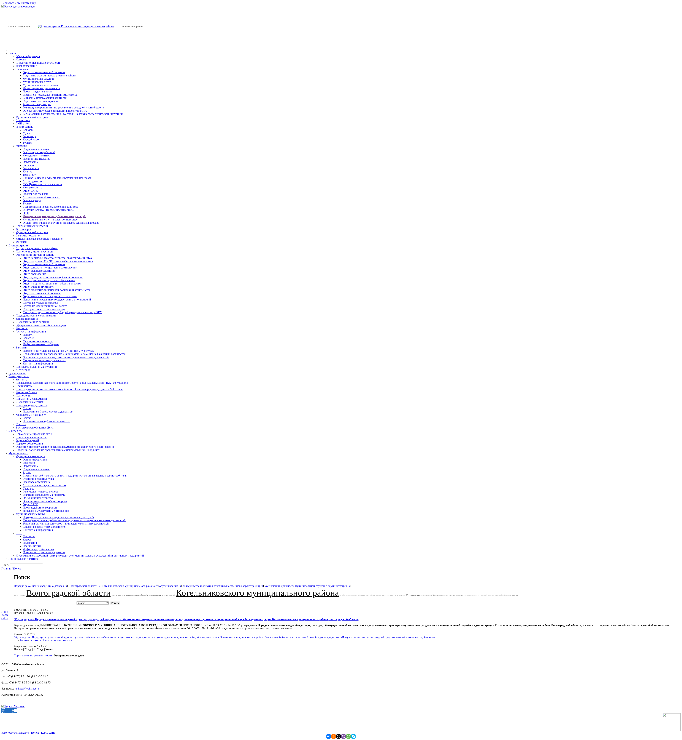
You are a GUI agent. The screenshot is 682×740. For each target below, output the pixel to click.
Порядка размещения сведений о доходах (39, 585)
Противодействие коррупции (40, 507)
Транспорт (29, 174)
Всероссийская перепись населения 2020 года (50, 206)
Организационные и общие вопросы (45, 501)
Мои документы (32, 187)
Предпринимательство (36, 158)
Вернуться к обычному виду (18, 2)
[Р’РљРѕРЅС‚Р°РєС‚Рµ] (328, 736)
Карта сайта (5, 616)
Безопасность (31, 168)
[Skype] (353, 736)
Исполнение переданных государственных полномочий (57, 299)
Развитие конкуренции (37, 104)
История (21, 59)
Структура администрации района (37, 248)
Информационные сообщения (41, 344)
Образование (31, 161)
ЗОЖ (26, 213)
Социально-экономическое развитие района (49, 75)
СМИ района (23, 123)
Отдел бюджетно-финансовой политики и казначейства (56, 289)
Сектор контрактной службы (40, 302)
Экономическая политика (38, 478)
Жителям (21, 145)
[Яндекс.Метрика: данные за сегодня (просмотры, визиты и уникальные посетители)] (13, 706)
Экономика (22, 69)
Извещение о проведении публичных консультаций (54, 216)
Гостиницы (29, 136)
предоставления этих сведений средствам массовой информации (487, 595)
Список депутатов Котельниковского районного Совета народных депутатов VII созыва (69, 389)
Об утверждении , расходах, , (186, 619)
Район (12, 53)
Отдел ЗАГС (30, 190)
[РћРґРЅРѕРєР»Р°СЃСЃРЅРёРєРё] (333, 736)
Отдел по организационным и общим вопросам (52, 283)
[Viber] (343, 736)
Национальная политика (23, 558)
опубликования (168, 585)
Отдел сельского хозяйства (39, 270)
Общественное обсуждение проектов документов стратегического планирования (65, 446)
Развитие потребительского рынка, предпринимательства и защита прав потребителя (74, 475)
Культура (28, 171)
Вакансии (22, 347)
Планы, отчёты (32, 545)
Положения (30, 542)
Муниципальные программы (40, 85)
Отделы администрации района (35, 254)
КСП (19, 533)
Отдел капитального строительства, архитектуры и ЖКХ (57, 257)
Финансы (21, 241)
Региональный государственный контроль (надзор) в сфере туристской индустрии (73, 113)
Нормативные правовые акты (34, 433)
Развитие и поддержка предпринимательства (50, 94)
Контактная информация (38, 363)
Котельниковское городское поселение (39, 238)
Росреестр (29, 462)
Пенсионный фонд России (32, 225)
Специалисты (24, 385)
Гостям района (24, 126)
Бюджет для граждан (35, 193)
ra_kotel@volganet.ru (27, 688)
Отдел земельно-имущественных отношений (50, 267)
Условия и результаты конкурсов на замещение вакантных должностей (66, 357)
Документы (16, 430)
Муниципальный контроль (32, 117)
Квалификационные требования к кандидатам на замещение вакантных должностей (74, 353)
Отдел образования (34, 273)
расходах (515, 595)
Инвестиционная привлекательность (38, 62)
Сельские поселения (28, 235)
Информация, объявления (38, 549)
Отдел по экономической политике (44, 72)
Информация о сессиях (30, 401)
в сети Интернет (20, 595)
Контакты (22, 328)
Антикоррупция (32, 181)
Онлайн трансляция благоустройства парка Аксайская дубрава (61, 222)
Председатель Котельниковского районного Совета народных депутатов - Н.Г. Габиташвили (72, 382)
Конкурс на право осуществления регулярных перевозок (57, 177)
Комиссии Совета (26, 392)
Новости (28, 334)
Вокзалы (28, 129)
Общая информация (28, 56)
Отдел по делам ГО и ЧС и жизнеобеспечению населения (58, 261)
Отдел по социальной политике (42, 293)
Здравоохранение (26, 65)
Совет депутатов (19, 376)
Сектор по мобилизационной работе (45, 305)
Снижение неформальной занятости (45, 97)
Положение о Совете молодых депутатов (48, 411)
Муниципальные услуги (37, 81)
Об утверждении (412, 595)
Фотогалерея (23, 229)
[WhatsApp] (348, 736)
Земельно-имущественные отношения (46, 510)
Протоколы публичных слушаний (36, 366)
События (28, 337)
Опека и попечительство (38, 497)
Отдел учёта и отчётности (38, 286)
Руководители (17, 373)
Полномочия (23, 395)
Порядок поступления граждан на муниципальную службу (58, 350)
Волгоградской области (83, 585)
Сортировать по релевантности (33, 655)
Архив (27, 472)
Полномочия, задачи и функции (35, 251)
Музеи (27, 133)
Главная (6, 568)
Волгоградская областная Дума (34, 427)
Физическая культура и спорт (40, 491)
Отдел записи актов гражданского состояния (50, 296)
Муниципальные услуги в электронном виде (50, 219)
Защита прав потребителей (39, 152)
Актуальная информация (31, 331)
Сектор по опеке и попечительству (44, 309)
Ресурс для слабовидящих (20, 6)
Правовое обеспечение (36, 481)
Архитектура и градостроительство (44, 485)
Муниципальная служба (30, 513)
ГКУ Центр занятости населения (42, 184)
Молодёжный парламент (31, 414)
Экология (28, 165)
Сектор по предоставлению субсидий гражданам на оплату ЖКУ (62, 312)
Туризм (27, 142)
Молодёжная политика (36, 155)
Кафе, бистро (31, 139)
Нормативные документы (31, 398)
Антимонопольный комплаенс (41, 197)
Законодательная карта (15, 732)
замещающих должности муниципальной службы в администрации (305, 585)
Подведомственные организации (36, 315)
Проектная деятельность (37, 91)
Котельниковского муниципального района (128, 585)
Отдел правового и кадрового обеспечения (49, 280)
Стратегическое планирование (41, 101)
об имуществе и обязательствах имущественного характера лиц (221, 585)
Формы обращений (27, 440)
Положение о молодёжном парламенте (46, 421)
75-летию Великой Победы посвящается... (48, 209)
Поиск (17, 568)
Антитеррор (23, 369)
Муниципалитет (18, 453)
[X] (338, 736)
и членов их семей (168, 595)
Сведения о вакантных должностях (44, 360)
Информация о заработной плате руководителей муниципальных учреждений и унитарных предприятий (80, 555)
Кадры (27, 539)
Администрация (18, 245)
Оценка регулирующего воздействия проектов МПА (55, 110)
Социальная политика (36, 149)
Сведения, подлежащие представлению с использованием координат (57, 449)
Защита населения (27, 318)
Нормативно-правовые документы (44, 552)
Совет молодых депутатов (31, 405)
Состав (27, 408)
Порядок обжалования (29, 443)
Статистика (23, 120)
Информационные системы (32, 321)
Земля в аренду (32, 200)
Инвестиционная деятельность (41, 88)
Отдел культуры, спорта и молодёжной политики (53, 277)
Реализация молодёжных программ (44, 494)
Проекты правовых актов (31, 437)
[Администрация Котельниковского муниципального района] (19, 43)
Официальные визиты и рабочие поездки (41, 325)
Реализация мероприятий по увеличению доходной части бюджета (63, 107)
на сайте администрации (348, 595)
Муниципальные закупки (38, 78)
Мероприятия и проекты (38, 341)
